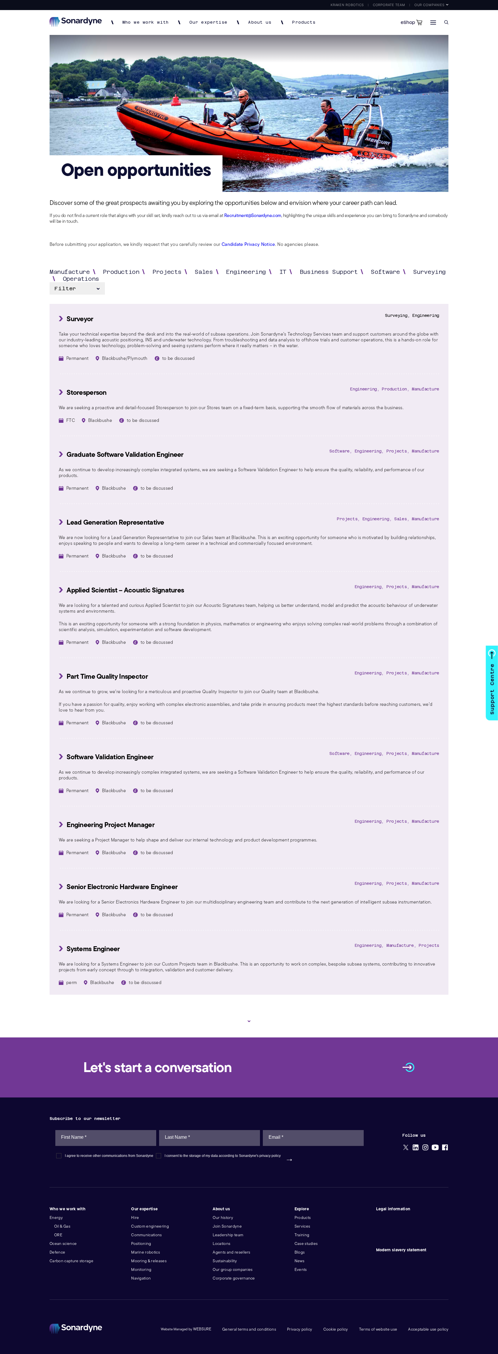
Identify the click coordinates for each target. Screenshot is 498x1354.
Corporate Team (389, 5)
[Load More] (249, 1021)
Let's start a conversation (157, 1067)
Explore (302, 1209)
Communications (146, 1235)
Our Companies (429, 5)
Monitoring (141, 1269)
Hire (135, 1217)
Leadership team (228, 1235)
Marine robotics (145, 1252)
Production (121, 271)
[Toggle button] (433, 22)
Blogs (300, 1252)
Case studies (306, 1243)
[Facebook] (445, 1148)
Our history (223, 1217)
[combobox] (77, 288)
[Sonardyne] (76, 25)
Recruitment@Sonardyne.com (252, 215)
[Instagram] (425, 1148)
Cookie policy (335, 1329)
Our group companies (232, 1269)
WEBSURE (202, 1329)
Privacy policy (299, 1329)
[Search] (446, 22)
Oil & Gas (62, 1226)
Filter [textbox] (65, 288)
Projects (167, 271)
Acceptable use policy (428, 1329)
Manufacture (70, 271)
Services (302, 1226)
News (299, 1261)
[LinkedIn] (415, 1148)
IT (282, 271)
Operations (81, 278)
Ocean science (63, 1243)
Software (385, 271)
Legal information (393, 1209)
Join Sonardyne (227, 1226)
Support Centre (492, 689)
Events (301, 1269)
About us (259, 22)
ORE (58, 1235)
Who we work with (145, 22)
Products (304, 22)
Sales (204, 271)
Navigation (141, 1278)
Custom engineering (150, 1226)
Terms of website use (378, 1329)
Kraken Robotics (347, 5)
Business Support (329, 271)
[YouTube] (435, 1148)
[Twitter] (405, 1148)
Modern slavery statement (401, 1250)
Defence (57, 1252)
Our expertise (208, 22)
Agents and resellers (231, 1252)
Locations (221, 1243)
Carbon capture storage (71, 1261)
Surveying (429, 271)
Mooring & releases (149, 1261)
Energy (56, 1217)
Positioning (141, 1243)
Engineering (246, 271)
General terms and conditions (249, 1329)
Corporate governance (234, 1278)
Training (302, 1235)
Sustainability (225, 1261)
